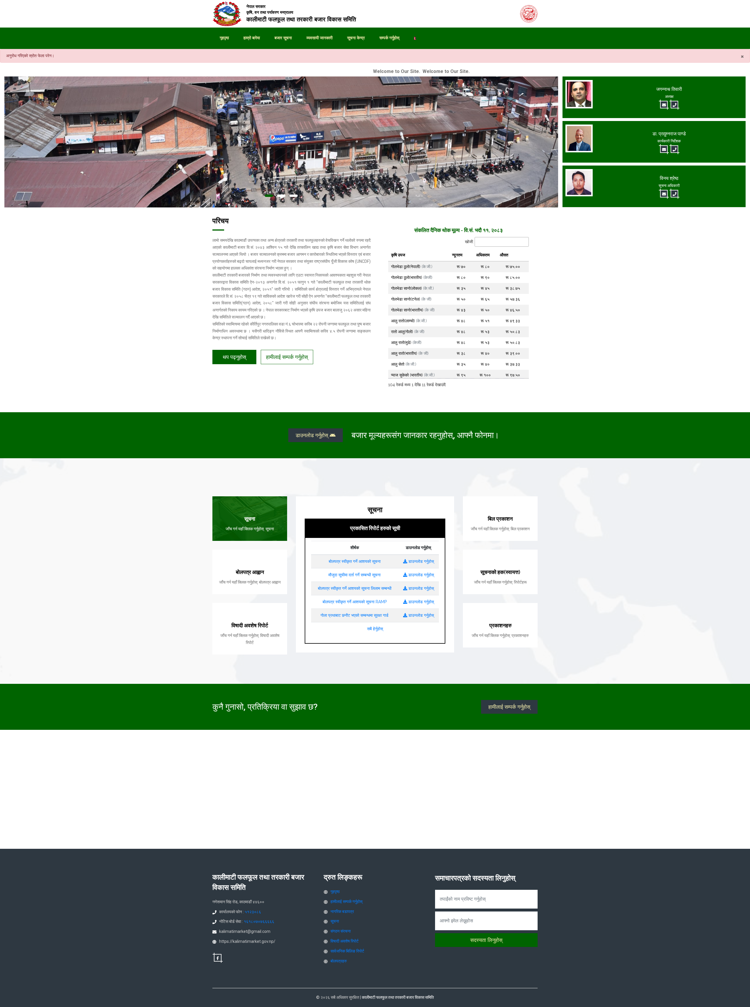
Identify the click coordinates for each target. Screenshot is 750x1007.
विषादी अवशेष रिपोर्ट (344, 941)
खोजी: (469, 241)
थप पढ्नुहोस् (234, 357)
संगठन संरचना (340, 931)
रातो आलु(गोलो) (408, 331)
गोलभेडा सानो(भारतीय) (413, 310)
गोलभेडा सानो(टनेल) (411, 299)
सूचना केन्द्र (356, 37)
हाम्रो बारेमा (251, 37)
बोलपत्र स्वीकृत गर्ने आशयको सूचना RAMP (355, 601)
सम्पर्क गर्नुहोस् (389, 37)
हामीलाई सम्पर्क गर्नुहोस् (287, 357)
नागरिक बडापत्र (342, 911)
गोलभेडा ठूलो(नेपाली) (411, 266)
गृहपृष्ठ (224, 37)
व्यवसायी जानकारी (319, 37)
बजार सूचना (283, 37)
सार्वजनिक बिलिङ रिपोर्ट (347, 951)
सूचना (334, 921)
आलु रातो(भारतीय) (410, 353)
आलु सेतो (403, 364)
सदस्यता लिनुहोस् (486, 940)
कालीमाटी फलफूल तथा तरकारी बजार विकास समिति (398, 997)
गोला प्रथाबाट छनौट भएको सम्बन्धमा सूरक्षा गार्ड (354, 615)
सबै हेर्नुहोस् (375, 628)
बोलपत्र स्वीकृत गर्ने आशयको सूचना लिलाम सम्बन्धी (354, 588)
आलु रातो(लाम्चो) (409, 320)
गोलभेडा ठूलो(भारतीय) (411, 277)
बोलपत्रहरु (338, 961)
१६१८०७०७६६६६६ (259, 921)
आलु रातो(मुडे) (406, 342)
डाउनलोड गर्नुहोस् (313, 435)
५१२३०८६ (253, 911)
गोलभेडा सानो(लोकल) (412, 288)
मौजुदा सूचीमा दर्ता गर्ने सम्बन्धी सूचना (354, 574)
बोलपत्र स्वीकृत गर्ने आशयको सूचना (355, 561)
